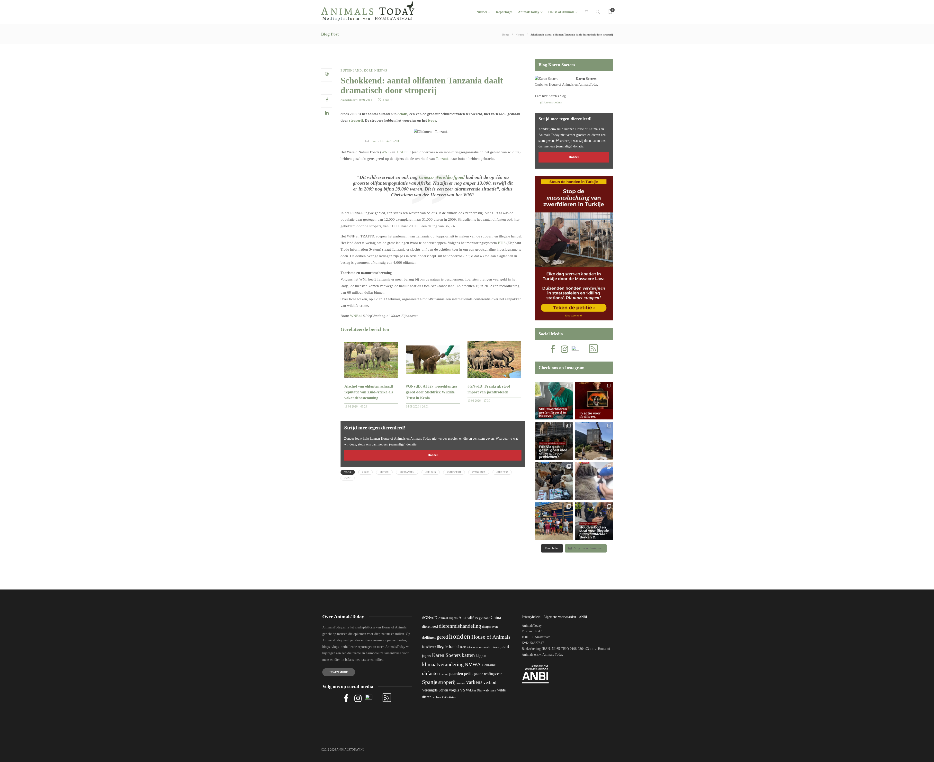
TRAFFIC (403, 152)
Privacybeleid (531, 617)
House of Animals (561, 12)
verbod (489, 682)
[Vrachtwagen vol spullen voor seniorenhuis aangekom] (554, 521)
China (496, 617)
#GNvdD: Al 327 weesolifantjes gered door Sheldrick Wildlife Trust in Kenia (431, 392)
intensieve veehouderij (479, 647)
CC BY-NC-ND (389, 141)
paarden (456, 673)
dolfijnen (429, 637)
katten (468, 655)
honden (459, 636)
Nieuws (481, 12)
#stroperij (454, 472)
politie (478, 674)
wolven (436, 697)
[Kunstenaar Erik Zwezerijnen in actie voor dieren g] (594, 400)
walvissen (489, 690)
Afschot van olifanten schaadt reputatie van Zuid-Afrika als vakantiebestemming (368, 392)
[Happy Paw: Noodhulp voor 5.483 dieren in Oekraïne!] (554, 481)
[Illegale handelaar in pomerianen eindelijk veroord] (594, 521)
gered (442, 637)
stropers (461, 682)
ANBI (583, 617)
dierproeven (490, 626)
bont (487, 618)
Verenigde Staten (435, 690)
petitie (468, 673)
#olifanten (407, 472)
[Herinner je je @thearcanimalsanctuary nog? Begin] (594, 441)
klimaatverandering (443, 664)
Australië (466, 617)
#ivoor (384, 472)
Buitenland (351, 70)
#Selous (430, 472)
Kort (368, 70)
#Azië (365, 472)
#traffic (502, 472)
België (479, 618)
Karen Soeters (586, 79)
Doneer (433, 455)
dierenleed (430, 626)
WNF (385, 152)
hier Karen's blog (554, 96)
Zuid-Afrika (449, 697)
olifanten (431, 673)
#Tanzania (478, 472)
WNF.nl (356, 316)
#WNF (347, 478)
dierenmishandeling (460, 626)
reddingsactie (493, 674)
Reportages (504, 12)
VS (462, 690)
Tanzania (442, 159)
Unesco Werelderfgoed (442, 177)
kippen (481, 655)
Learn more (339, 672)
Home (505, 34)
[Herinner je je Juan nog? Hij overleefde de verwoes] (594, 481)
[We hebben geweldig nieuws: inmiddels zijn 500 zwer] (554, 400)
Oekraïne (489, 665)
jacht (504, 646)
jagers (426, 656)
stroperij (356, 120)
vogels (454, 690)
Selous (402, 114)
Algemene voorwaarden (559, 617)
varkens (474, 682)
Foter (375, 141)
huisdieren (429, 647)
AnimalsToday (349, 99)
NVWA (473, 664)
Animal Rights (448, 618)
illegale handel (448, 646)
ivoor (432, 120)
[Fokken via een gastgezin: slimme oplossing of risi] (554, 441)
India (463, 647)
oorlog (444, 673)
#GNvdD (429, 617)
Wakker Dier (474, 690)
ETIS (501, 243)
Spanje (429, 682)
